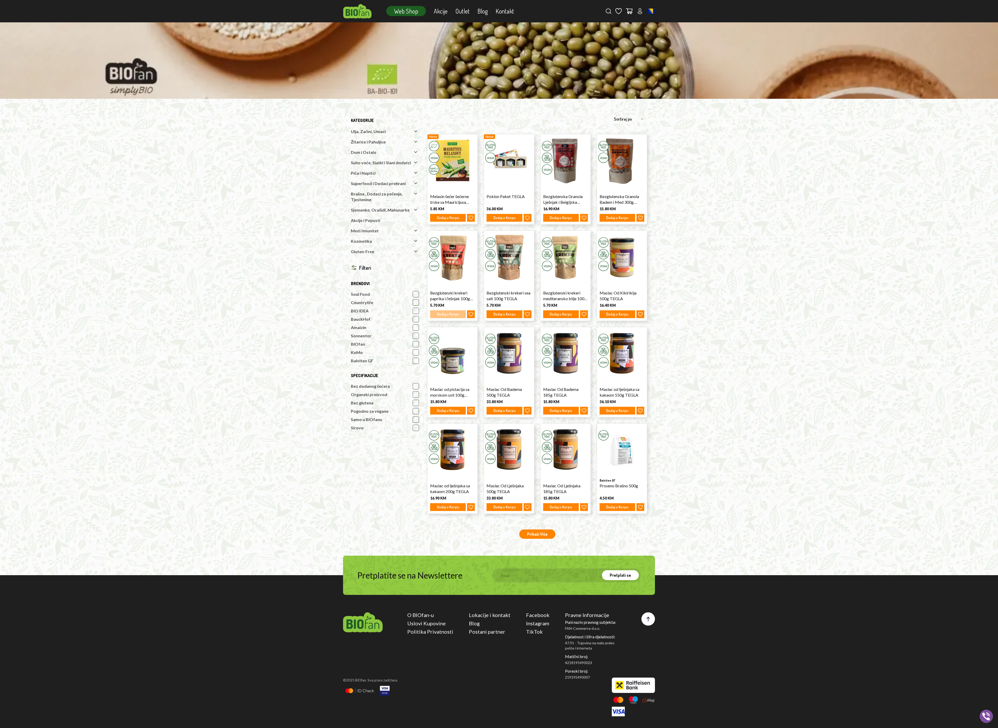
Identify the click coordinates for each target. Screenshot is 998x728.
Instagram (537, 623)
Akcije (441, 11)
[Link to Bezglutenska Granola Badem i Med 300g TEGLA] (622, 160)
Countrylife (362, 302)
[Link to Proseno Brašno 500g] (622, 450)
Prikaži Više (537, 534)
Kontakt (505, 11)
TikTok (534, 631)
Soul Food (360, 294)
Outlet (462, 11)
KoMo (357, 352)
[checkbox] (416, 294)
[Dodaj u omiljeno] (471, 218)
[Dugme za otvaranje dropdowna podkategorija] (415, 131)
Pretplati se (620, 575)
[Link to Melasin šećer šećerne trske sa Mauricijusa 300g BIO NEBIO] (452, 160)
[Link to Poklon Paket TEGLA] (509, 160)
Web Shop (406, 11)
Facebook (537, 615)
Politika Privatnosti (430, 631)
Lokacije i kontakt (489, 615)
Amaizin (358, 327)
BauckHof (360, 319)
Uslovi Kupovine (426, 623)
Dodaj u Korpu (448, 217)
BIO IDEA (360, 310)
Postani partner (487, 631)
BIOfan (358, 344)
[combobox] (651, 11)
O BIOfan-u (420, 615)
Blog (482, 11)
